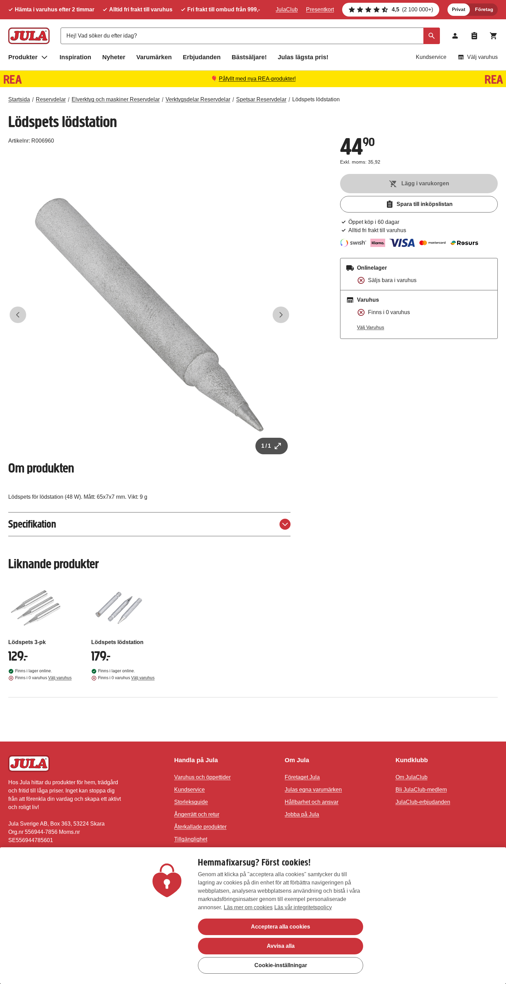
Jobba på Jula (302, 814)
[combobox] (250, 36)
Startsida (19, 99)
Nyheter (113, 57)
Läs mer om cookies (248, 907)
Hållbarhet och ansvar (311, 802)
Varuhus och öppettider (202, 777)
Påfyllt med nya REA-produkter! (257, 79)
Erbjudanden (202, 57)
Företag (484, 9)
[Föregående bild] (18, 315)
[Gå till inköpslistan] (474, 36)
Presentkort (320, 9)
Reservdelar (51, 99)
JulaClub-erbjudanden (423, 802)
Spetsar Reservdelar (261, 99)
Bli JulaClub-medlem (421, 790)
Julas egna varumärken (313, 790)
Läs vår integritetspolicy (303, 907)
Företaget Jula (302, 777)
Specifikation (32, 524)
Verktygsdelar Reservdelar (198, 99)
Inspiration (75, 57)
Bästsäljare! (249, 57)
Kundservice (431, 57)
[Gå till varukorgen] (493, 36)
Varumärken (154, 57)
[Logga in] (455, 36)
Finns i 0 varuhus (43, 677)
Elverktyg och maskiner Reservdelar (116, 99)
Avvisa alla (281, 946)
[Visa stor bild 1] (149, 314)
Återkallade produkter (200, 827)
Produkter (23, 57)
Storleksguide (191, 802)
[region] (253, 915)
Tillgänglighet (190, 839)
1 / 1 (266, 446)
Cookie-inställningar (280, 965)
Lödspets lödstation (316, 99)
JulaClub (287, 9)
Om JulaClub (412, 777)
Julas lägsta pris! (303, 57)
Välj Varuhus (370, 327)
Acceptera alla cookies (280, 927)
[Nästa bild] (281, 315)
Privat (458, 9)
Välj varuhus (482, 57)
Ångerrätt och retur (196, 814)
